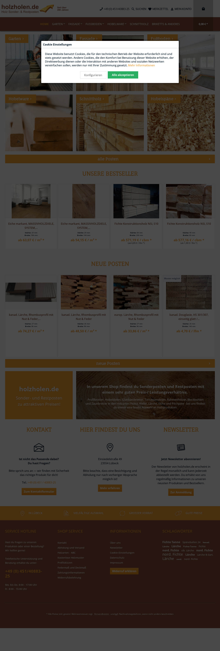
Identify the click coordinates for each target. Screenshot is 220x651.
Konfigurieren (93, 75)
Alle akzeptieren (123, 75)
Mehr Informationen (141, 65)
